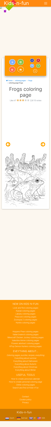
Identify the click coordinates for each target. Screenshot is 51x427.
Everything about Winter (25, 370)
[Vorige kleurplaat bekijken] (9, 144)
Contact (25, 396)
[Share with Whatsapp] (38, 66)
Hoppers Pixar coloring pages (25, 331)
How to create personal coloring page (25, 382)
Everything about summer (26, 358)
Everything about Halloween (25, 361)
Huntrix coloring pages (25, 322)
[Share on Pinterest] (38, 60)
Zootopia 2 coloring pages (25, 319)
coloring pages (20, 80)
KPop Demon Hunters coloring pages (26, 346)
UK (34, 418)
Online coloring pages (25, 384)
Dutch (11, 418)
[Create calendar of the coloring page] (20, 62)
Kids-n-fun (16, 3)
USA (43, 418)
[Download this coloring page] (20, 69)
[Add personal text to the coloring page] (12, 62)
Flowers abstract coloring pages (25, 343)
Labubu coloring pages (25, 314)
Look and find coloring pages (25, 308)
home (10, 80)
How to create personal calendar (25, 379)
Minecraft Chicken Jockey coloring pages (26, 337)
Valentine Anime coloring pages (25, 340)
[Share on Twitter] (32, 66)
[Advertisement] (25, 26)
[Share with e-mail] (35, 71)
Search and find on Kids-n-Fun (25, 387)
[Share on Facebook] (32, 60)
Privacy (25, 402)
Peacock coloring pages (25, 316)
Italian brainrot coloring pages (25, 334)
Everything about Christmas (25, 367)
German (24, 418)
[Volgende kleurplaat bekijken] (42, 144)
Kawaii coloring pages (25, 311)
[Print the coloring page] (12, 69)
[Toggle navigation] (45, 3)
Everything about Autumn (25, 364)
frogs (30, 80)
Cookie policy (25, 399)
